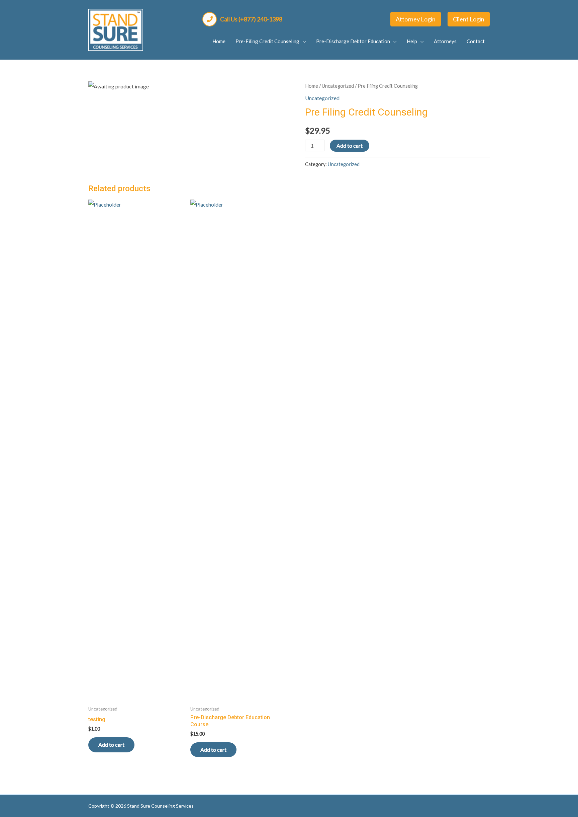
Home (311, 86)
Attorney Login (416, 19)
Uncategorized (338, 86)
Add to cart (349, 145)
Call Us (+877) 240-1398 (251, 19)
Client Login (468, 19)
